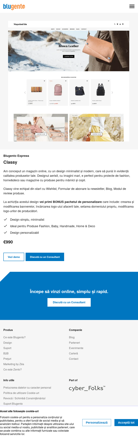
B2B (6, 353)
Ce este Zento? (12, 369)
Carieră (73, 353)
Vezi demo (14, 257)
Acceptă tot (126, 422)
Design (7, 342)
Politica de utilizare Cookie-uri (21, 393)
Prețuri (7, 358)
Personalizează (97, 422)
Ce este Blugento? (14, 337)
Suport (7, 348)
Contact (73, 358)
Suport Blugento (13, 403)
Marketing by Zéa (13, 364)
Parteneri (74, 342)
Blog (72, 337)
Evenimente (76, 348)
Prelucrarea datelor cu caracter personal (27, 387)
